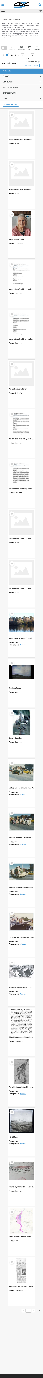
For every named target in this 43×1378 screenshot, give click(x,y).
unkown (22, 794)
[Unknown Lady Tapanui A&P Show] (21, 921)
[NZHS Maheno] (21, 1121)
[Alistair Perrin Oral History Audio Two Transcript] (21, 472)
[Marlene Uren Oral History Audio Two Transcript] (21, 273)
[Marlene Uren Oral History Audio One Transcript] (21, 323)
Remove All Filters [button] (31, 65)
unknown (23, 844)
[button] (21, 48)
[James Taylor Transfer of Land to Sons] (21, 1171)
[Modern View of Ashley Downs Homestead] (21, 622)
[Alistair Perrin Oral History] (21, 373)
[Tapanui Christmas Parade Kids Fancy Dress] (21, 822)
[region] (21, 88)
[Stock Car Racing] (21, 672)
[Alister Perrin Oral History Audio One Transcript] (21, 423)
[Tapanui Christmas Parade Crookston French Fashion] (21, 871)
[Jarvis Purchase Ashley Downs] (21, 1221)
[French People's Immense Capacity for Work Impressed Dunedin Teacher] (21, 1270)
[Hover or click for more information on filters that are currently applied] (39, 62)
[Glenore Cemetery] (21, 722)
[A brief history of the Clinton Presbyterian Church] (21, 1021)
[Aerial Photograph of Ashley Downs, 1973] (21, 1071)
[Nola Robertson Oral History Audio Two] (21, 123)
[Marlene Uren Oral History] (21, 223)
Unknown (23, 645)
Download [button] (12, 48)
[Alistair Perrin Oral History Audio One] (21, 572)
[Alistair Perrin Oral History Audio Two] (21, 522)
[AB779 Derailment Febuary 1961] (21, 971)
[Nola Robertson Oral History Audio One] (21, 173)
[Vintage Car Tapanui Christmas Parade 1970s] (21, 772)
